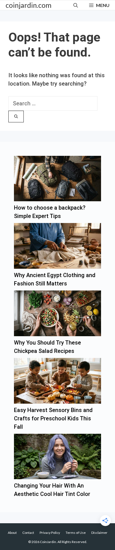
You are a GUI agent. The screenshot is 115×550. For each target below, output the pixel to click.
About (12, 532)
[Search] (16, 116)
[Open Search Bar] (75, 5)
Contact (28, 532)
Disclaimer (99, 532)
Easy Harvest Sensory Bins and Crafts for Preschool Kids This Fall (53, 418)
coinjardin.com (28, 5)
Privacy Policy (50, 532)
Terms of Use (76, 532)
